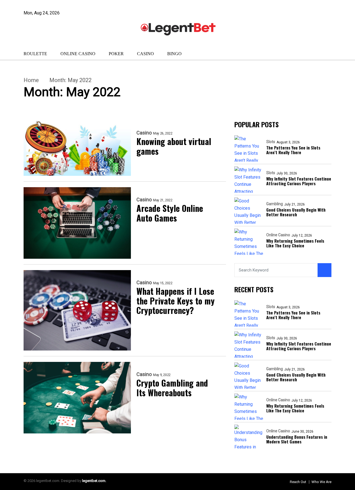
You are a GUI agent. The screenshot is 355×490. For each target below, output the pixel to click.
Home (31, 80)
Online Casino (77, 53)
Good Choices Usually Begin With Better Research (296, 212)
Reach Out (298, 482)
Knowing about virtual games (173, 146)
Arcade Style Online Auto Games (169, 213)
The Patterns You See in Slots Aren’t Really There (293, 150)
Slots (270, 142)
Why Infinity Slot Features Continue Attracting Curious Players (298, 181)
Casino (145, 53)
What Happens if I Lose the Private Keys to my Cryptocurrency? (175, 300)
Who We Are (321, 482)
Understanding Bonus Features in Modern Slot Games (296, 439)
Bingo (174, 53)
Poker (116, 53)
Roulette (35, 53)
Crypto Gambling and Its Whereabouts (172, 387)
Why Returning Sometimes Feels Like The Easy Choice (295, 243)
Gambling (274, 204)
